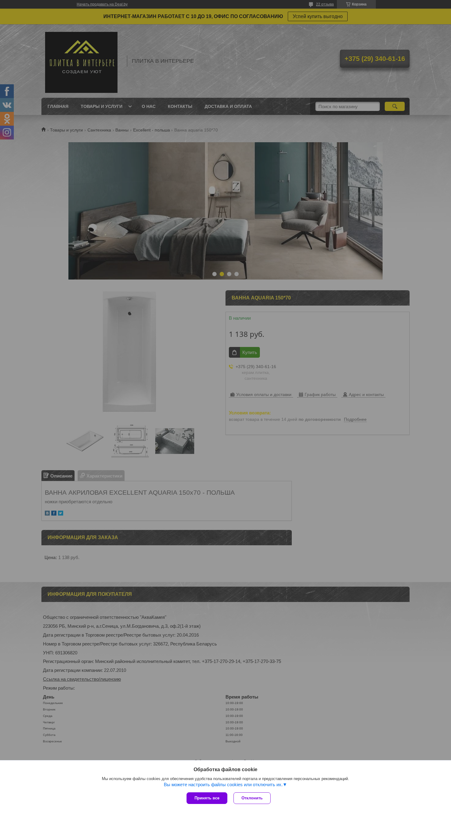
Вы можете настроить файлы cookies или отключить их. (223, 784)
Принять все (207, 798)
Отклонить (252, 798)
